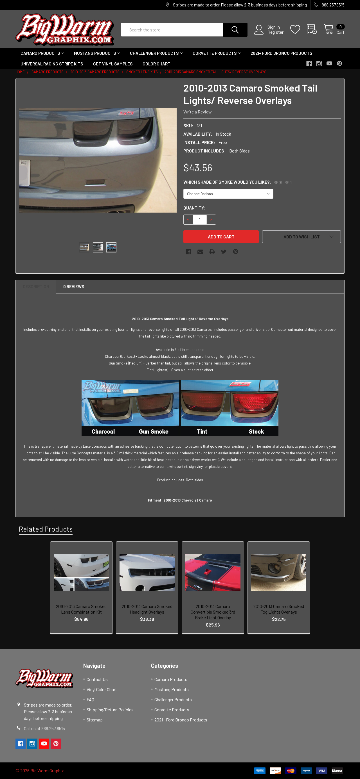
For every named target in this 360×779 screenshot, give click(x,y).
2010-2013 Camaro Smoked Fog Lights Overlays (278, 608)
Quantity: (194, 207)
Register (275, 32)
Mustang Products (95, 53)
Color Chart (156, 63)
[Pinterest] (236, 252)
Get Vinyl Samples (112, 63)
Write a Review (197, 111)
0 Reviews (73, 286)
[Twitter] (224, 252)
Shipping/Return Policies (110, 709)
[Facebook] (188, 252)
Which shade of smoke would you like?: (237, 181)
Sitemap (95, 719)
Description (36, 286)
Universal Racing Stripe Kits (52, 63)
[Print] (212, 252)
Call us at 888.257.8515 (44, 728)
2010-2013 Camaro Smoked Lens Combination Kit (81, 608)
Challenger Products (154, 53)
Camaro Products (40, 53)
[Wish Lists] (298, 29)
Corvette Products (215, 53)
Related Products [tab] (46, 529)
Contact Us (97, 679)
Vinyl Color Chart (102, 689)
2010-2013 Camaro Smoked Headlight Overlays (147, 608)
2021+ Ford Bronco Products (281, 53)
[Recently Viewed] (315, 29)
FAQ (90, 699)
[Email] (200, 252)
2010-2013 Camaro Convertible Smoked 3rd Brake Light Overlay (213, 611)
